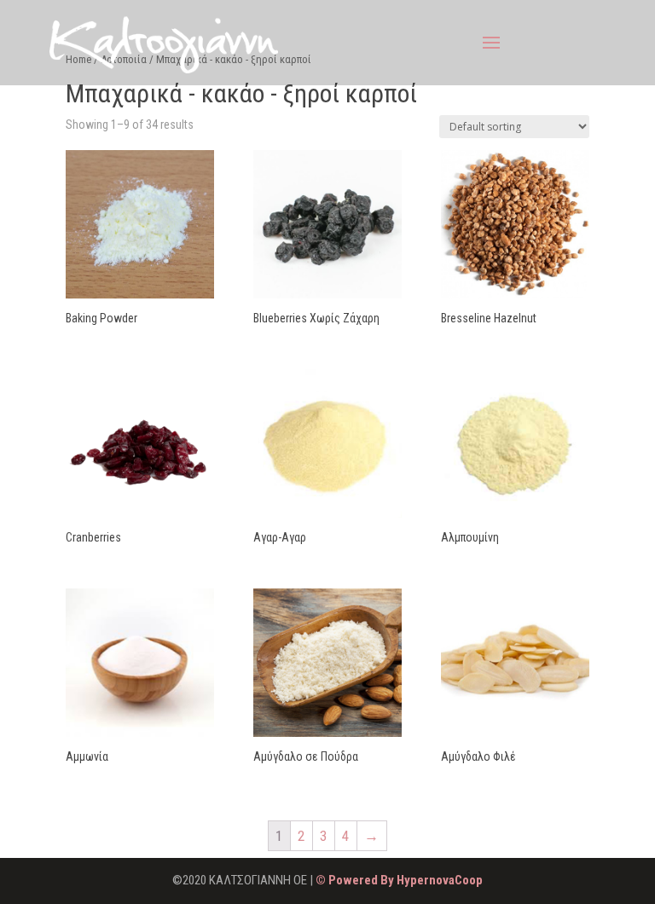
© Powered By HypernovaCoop (399, 880)
